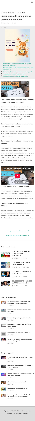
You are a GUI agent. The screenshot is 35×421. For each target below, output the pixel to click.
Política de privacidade (22, 413)
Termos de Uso (11, 413)
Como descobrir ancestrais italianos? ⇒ (17, 235)
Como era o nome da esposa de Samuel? (18, 332)
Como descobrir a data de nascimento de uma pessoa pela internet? (18, 68)
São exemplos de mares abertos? (16, 382)
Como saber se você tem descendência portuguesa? (21, 253)
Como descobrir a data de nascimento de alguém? (17, 72)
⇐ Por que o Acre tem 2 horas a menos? (17, 231)
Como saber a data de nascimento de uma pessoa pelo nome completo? (17, 64)
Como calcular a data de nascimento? (14, 74)
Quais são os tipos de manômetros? (17, 388)
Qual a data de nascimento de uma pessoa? (15, 76)
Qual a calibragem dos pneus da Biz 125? (19, 318)
